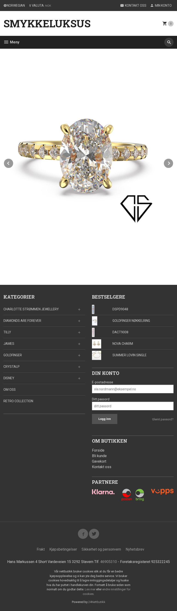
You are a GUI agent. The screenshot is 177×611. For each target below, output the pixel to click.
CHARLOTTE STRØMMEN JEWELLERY (31, 309)
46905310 (108, 562)
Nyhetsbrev (135, 549)
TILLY (7, 332)
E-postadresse (102, 382)
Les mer (90, 589)
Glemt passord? (163, 419)
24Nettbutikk (96, 602)
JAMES (8, 343)
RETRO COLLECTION (18, 401)
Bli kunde (99, 456)
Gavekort (99, 461)
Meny (14, 42)
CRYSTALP (11, 366)
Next (173, 162)
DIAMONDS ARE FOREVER (22, 320)
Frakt (41, 549)
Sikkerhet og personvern (101, 549)
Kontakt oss (101, 467)
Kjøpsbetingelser (63, 549)
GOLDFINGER (12, 355)
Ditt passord (100, 399)
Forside (98, 450)
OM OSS (9, 389)
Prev (13, 162)
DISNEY (8, 378)
